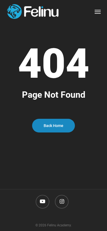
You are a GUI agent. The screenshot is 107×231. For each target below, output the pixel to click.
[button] (98, 11)
